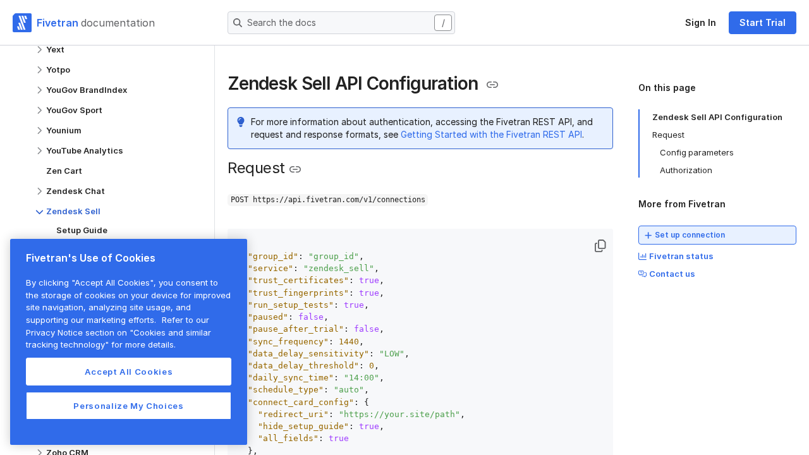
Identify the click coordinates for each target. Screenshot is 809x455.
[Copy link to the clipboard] (492, 84)
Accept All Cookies (129, 372)
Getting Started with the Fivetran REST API (491, 134)
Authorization (686, 170)
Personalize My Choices (128, 406)
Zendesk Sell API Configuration (717, 117)
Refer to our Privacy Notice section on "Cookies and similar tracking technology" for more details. (118, 332)
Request (668, 135)
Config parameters (697, 152)
